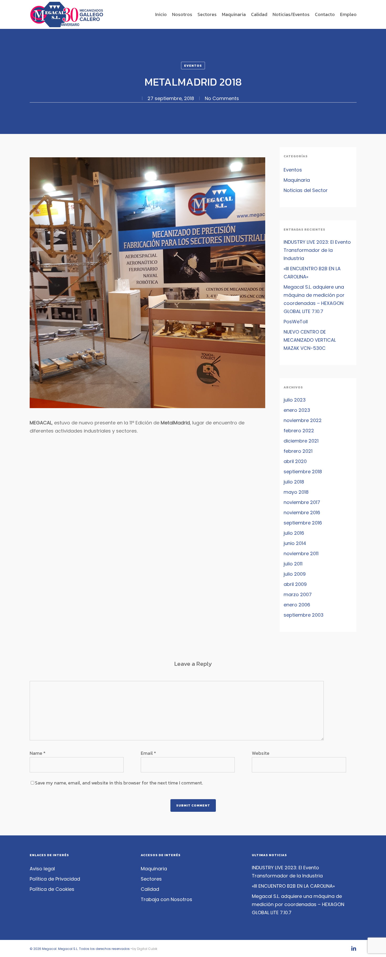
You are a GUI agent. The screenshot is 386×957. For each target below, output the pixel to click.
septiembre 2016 (303, 522)
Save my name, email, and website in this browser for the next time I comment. (119, 782)
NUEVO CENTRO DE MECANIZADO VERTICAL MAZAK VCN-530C (310, 340)
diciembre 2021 (301, 441)
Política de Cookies (52, 889)
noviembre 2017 (302, 502)
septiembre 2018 (303, 471)
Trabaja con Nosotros (166, 899)
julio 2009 (295, 574)
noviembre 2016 (302, 512)
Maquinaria (297, 180)
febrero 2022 (299, 430)
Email (148, 753)
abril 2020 (295, 461)
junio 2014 (295, 543)
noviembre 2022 (303, 420)
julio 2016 (294, 533)
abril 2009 (295, 584)
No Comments (222, 98)
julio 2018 (294, 481)
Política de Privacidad (55, 879)
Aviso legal (42, 868)
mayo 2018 (296, 492)
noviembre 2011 (301, 553)
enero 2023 (297, 410)
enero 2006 (297, 604)
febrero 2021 (298, 451)
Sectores (151, 879)
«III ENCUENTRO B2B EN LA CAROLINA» (312, 272)
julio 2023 (295, 400)
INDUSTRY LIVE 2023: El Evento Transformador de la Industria (317, 250)
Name (37, 753)
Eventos (193, 65)
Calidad (150, 889)
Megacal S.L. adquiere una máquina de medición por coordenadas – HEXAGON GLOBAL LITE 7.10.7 (314, 299)
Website (260, 753)
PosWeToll (296, 321)
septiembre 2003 (304, 615)
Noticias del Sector (306, 190)
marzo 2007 (298, 594)
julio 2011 (293, 563)
